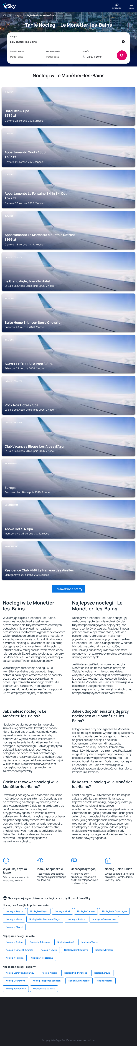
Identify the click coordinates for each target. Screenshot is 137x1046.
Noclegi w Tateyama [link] (40, 942)
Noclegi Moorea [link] (105, 980)
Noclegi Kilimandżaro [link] (79, 980)
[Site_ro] (20, 1007)
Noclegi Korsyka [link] (102, 972)
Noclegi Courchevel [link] (15, 980)
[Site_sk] (84, 1007)
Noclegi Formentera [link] (16, 988)
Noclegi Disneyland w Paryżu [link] (20, 972)
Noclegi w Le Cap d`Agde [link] (114, 911)
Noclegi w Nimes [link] (14, 919)
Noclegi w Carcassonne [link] (104, 919)
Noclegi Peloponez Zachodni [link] (47, 980)
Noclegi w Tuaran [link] (90, 942)
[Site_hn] (79, 1016)
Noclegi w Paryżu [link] (14, 911)
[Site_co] (106, 1007)
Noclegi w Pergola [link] (15, 957)
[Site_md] (74, 1007)
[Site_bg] (31, 1007)
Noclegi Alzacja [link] (49, 972)
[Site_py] (90, 1016)
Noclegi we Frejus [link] (38, 911)
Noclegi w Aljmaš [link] (65, 942)
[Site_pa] (127, 1007)
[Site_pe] (41, 1007)
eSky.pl (6, 15)
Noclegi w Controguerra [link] (76, 949)
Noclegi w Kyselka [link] (104, 949)
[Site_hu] (95, 1007)
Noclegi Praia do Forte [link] (44, 988)
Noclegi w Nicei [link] (62, 911)
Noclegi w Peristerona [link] (42, 957)
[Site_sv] (47, 1016)
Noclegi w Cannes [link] (86, 911)
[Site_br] (9, 1007)
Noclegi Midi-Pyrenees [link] (75, 972)
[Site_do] (116, 1007)
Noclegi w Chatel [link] (14, 927)
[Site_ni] (57, 1016)
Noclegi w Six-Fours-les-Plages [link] (44, 919)
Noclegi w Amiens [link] (76, 919)
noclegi (16, 15)
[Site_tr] (52, 1007)
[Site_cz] (63, 1007)
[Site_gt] (68, 1016)
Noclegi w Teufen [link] (14, 942)
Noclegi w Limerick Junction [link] (19, 949)
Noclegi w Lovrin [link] (49, 949)
